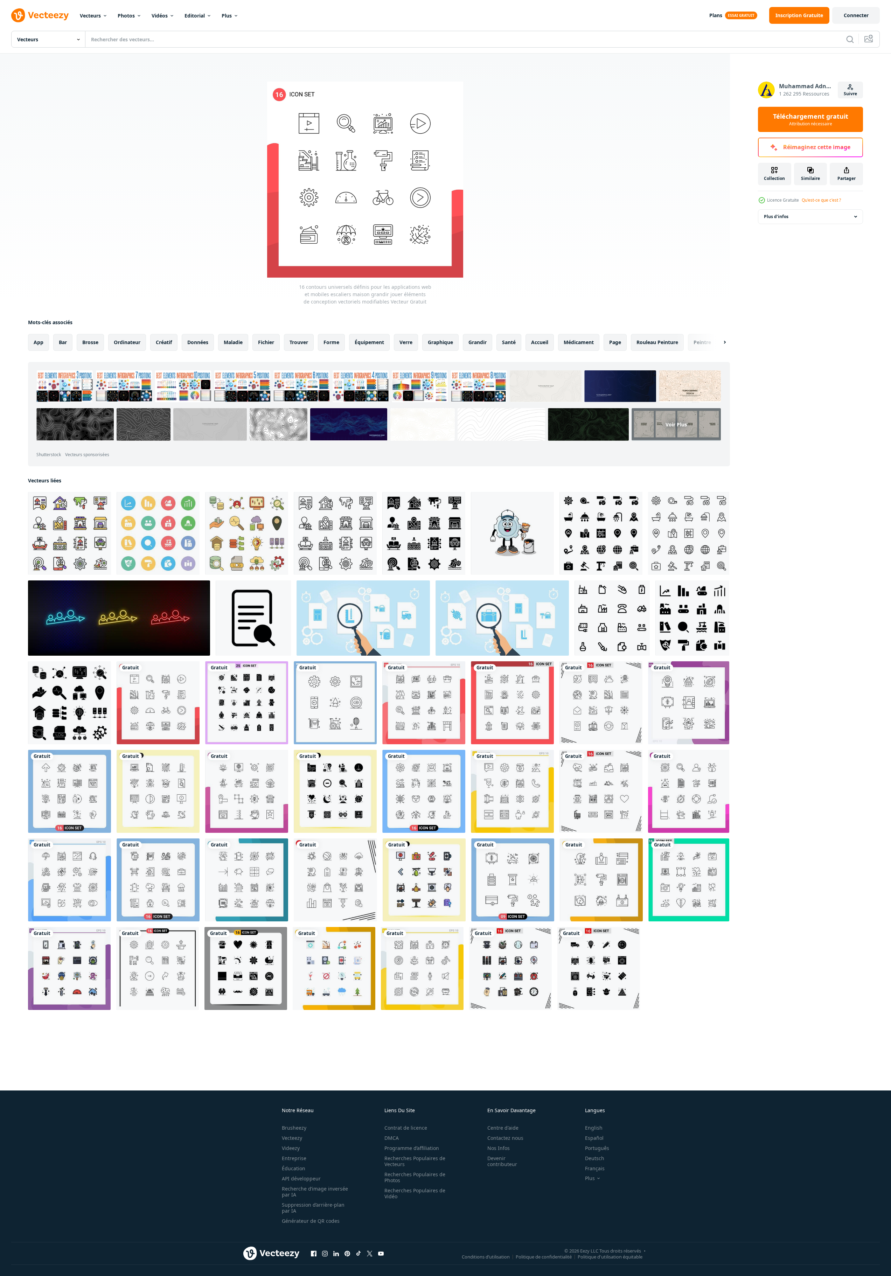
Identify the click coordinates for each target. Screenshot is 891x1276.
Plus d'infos (776, 216)
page (615, 342)
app (38, 342)
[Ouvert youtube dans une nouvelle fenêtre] (381, 1253)
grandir (477, 342)
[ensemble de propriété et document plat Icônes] (69, 533)
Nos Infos (498, 1148)
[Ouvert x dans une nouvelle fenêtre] (370, 1253)
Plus (227, 15)
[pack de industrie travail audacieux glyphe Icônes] (692, 618)
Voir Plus (676, 424)
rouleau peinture (657, 342)
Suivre (850, 94)
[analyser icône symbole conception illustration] (253, 618)
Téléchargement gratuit (810, 119)
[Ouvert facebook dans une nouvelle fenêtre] (313, 1253)
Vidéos (160, 15)
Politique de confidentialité (544, 1256)
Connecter (856, 15)
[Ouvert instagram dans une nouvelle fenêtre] (325, 1253)
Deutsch (594, 1158)
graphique (440, 342)
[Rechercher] (850, 39)
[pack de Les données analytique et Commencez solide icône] (69, 702)
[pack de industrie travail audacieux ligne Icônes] (612, 618)
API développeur (301, 1178)
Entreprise (294, 1158)
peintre (702, 342)
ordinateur (127, 342)
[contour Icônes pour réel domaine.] (688, 533)
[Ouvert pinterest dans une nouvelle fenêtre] (347, 1253)
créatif (164, 342)
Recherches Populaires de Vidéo (414, 1193)
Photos (126, 15)
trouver (299, 342)
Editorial (195, 15)
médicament (579, 342)
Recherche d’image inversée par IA (315, 1191)
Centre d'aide (502, 1127)
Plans (715, 15)
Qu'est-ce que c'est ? (821, 200)
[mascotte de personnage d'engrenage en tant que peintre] (512, 533)
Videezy (291, 1148)
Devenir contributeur (502, 1161)
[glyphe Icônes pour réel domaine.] (600, 533)
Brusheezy (294, 1127)
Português (597, 1148)
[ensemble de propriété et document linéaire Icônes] (335, 533)
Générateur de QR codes (311, 1221)
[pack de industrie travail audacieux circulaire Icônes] (158, 533)
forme (331, 342)
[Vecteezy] (40, 15)
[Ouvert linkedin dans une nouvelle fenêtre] (336, 1253)
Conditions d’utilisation (486, 1256)
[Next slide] (719, 342)
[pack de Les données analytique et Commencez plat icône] (246, 533)
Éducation (293, 1168)
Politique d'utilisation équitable (610, 1256)
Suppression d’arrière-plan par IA (313, 1207)
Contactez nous (505, 1138)
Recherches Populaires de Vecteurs (414, 1161)
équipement (369, 342)
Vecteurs (90, 15)
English (594, 1127)
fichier (266, 342)
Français (595, 1168)
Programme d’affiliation (411, 1148)
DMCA (391, 1138)
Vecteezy (292, 1138)
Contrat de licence (405, 1127)
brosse (90, 342)
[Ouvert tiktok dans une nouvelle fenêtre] (358, 1253)
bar (63, 342)
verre (405, 342)
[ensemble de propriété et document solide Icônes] (423, 533)
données (197, 342)
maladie (233, 342)
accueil (539, 342)
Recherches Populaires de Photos (414, 1177)
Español (594, 1138)
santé (509, 342)
